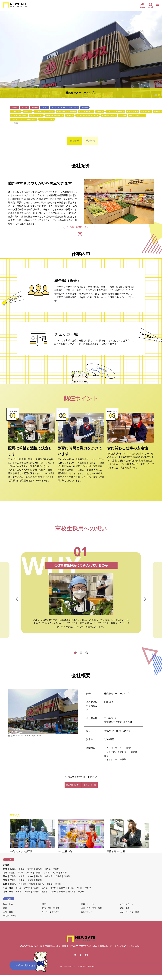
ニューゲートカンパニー (70, 966)
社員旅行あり (146, 111)
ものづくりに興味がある (115, 111)
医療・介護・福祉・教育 (91, 908)
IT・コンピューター (50, 911)
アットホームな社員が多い (66, 111)
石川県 (55, 872)
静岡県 (39, 880)
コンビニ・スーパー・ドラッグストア (64, 107)
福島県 (39, 868)
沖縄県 (36, 891)
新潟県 (46, 872)
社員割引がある (132, 111)
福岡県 (53, 891)
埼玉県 (14, 107)
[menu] (157, 4)
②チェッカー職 (90, 785)
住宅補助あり (15, 111)
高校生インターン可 (86, 111)
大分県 (18, 891)
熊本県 (44, 891)
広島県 (44, 887)
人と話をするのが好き (19, 115)
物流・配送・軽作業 (50, 908)
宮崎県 (27, 891)
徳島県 (53, 887)
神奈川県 (34, 107)
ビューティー (86, 911)
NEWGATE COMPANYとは (31, 946)
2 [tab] (81, 653)
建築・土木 (124, 908)
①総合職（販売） (73, 785)
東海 (5, 880)
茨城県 (67, 876)
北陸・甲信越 (9, 872)
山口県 (18, 887)
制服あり (100, 111)
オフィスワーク (126, 904)
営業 (5, 908)
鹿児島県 (71, 891)
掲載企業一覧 (106, 946)
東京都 (24, 107)
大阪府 (32, 884)
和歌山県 (22, 884)
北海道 (6, 865)
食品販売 (85, 107)
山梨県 (38, 872)
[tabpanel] (81, 600)
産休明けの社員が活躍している (87, 115)
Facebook (81, 955)
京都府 (58, 884)
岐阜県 (21, 880)
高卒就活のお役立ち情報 (55, 946)
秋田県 (47, 868)
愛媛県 (62, 887)
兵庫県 (13, 884)
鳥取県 (27, 887)
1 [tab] (76, 653)
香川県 (71, 887)
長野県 (20, 872)
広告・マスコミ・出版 (129, 911)
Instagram (86, 955)
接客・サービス (87, 904)
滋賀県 (49, 884)
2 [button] (159, 95)
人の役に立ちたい (36, 115)
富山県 (29, 872)
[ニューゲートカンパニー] (15, 5)
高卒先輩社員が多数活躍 (54, 115)
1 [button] (156, 95)
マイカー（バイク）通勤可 (44, 111)
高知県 (79, 887)
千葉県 (13, 876)
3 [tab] (87, 653)
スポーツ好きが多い (46, 119)
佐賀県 (81, 891)
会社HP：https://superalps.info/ (24, 735)
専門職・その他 (9, 915)
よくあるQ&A (120, 946)
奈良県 (41, 884)
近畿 (5, 884)
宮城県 (13, 868)
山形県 (21, 868)
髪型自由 (122, 115)
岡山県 (36, 887)
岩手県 (30, 868)
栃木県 (39, 876)
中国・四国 (8, 887)
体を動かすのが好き (109, 115)
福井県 (64, 872)
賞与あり (70, 115)
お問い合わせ (135, 946)
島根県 (88, 887)
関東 (5, 876)
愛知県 (30, 880)
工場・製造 (8, 911)
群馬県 (58, 876)
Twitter (75, 955)
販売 (44, 107)
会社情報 (74, 140)
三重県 (13, 880)
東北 (5, 868)
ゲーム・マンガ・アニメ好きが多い (23, 119)
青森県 (56, 868)
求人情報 (90, 140)
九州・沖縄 (8, 891)
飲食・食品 (8, 904)
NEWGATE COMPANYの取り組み (83, 946)
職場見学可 (27, 111)
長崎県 (62, 891)
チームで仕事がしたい (137, 115)
